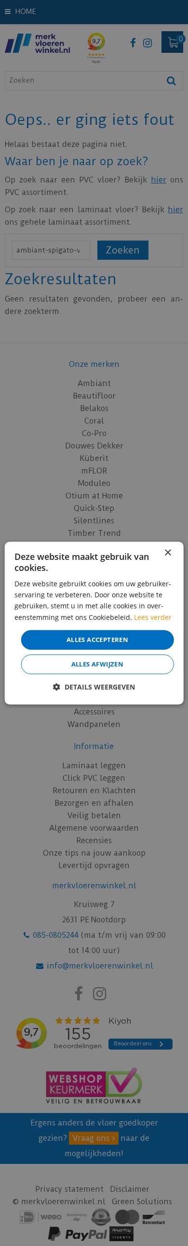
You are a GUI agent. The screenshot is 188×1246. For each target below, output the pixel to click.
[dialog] (94, 623)
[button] (94, 686)
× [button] (167, 552)
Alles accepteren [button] (97, 639)
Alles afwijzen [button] (97, 664)
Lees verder (153, 617)
